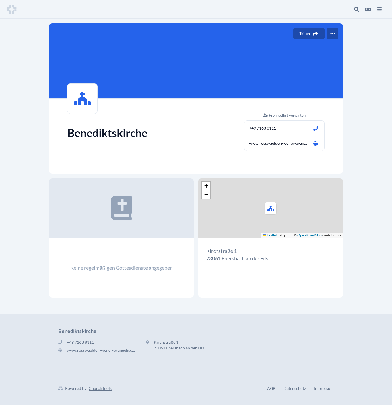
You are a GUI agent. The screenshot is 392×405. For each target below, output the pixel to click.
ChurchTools (100, 388)
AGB (271, 388)
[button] (270, 208)
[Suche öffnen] (356, 9)
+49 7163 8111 (262, 128)
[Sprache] (368, 9)
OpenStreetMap (309, 235)
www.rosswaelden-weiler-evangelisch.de (278, 143)
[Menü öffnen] (379, 9)
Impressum (324, 388)
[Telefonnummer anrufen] (316, 128)
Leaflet (271, 235)
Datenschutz (295, 388)
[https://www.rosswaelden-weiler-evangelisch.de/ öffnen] (316, 143)
